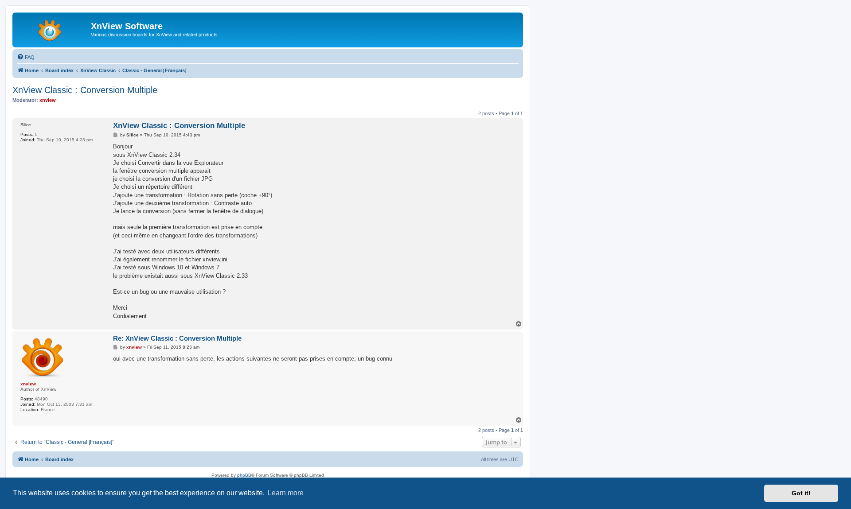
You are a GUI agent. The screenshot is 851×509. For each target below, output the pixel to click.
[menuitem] (26, 57)
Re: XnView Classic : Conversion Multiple (177, 338)
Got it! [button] (801, 493)
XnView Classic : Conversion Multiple (84, 90)
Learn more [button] (286, 493)
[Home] (53, 29)
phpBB (244, 475)
